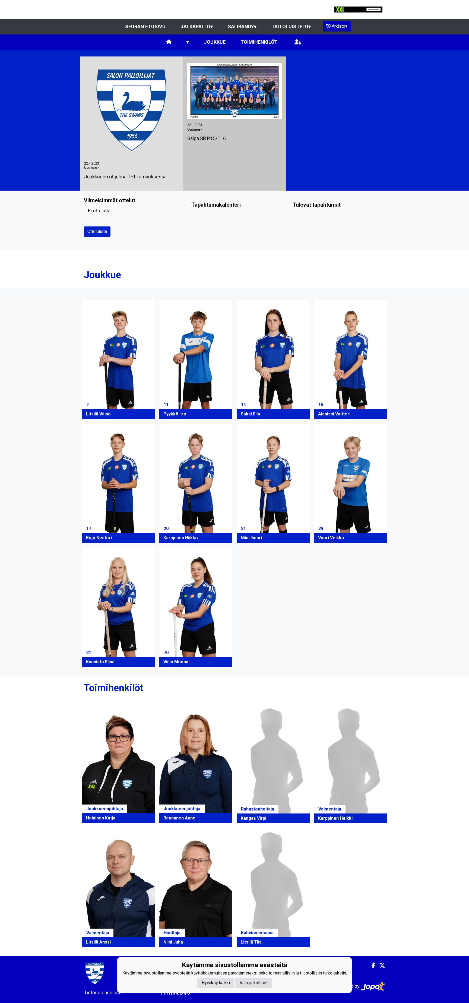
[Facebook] (371, 966)
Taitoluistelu (291, 26)
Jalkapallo (196, 26)
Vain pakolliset (254, 983)
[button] (118, 359)
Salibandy (242, 26)
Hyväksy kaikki (216, 983)
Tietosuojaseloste (103, 992)
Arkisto (339, 26)
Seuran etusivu (145, 26)
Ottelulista (97, 231)
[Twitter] (380, 966)
